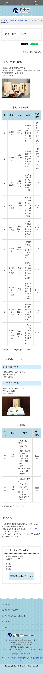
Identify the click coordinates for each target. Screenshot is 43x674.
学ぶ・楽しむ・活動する (28, 20)
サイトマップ (6, 604)
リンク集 (5, 627)
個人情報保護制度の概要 (10, 610)
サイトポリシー (7, 622)
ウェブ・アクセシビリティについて (13, 616)
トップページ (5, 20)
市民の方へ (15, 20)
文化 (39, 20)
